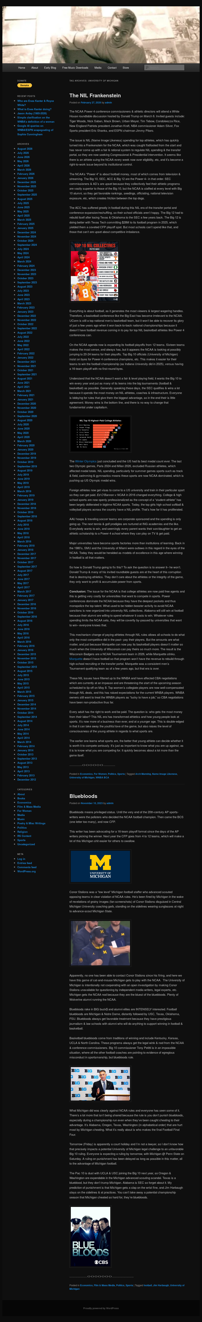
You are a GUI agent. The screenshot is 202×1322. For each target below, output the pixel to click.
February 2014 (26, 746)
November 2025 (26, 186)
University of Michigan (81, 777)
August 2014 (24, 721)
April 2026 (23, 165)
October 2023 (25, 278)
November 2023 (26, 274)
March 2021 (24, 391)
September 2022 (27, 328)
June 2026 (23, 157)
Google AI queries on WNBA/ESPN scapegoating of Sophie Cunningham (35, 130)
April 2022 (23, 349)
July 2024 (23, 249)
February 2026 (26, 174)
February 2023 (26, 307)
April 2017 (23, 587)
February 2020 (26, 445)
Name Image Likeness (164, 774)
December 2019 (26, 453)
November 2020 (26, 408)
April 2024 (23, 257)
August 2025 (24, 199)
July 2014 (23, 725)
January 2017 (25, 600)
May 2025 (23, 211)
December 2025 (26, 182)
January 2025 (25, 228)
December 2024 (26, 232)
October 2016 (25, 612)
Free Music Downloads (75, 67)
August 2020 (24, 420)
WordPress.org (26, 871)
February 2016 (26, 646)
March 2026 (24, 169)
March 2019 (24, 491)
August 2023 (24, 286)
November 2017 (26, 558)
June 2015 (23, 679)
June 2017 (23, 579)
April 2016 (23, 637)
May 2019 (23, 483)
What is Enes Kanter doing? (34, 109)
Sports (121, 774)
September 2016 (27, 616)
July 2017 (23, 575)
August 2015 (24, 671)
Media (97, 67)
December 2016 (26, 604)
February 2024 (26, 266)
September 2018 (27, 516)
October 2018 (25, 512)
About (34, 67)
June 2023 (23, 295)
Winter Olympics (86, 461)
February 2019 (26, 495)
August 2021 (24, 378)
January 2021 (25, 399)
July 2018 (23, 524)
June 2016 (23, 629)
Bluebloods (83, 796)
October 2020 (25, 412)
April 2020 (23, 437)
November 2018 (26, 508)
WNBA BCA (102, 777)
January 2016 (25, 650)
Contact (112, 67)
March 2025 (24, 219)
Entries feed (24, 863)
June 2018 (23, 529)
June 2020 (23, 428)
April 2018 (23, 537)
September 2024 (27, 245)
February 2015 (26, 696)
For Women (100, 774)
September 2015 (27, 667)
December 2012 (26, 779)
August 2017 (24, 571)
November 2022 (26, 320)
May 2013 (23, 767)
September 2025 (27, 194)
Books (21, 798)
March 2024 (24, 261)
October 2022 (25, 324)
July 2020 (23, 424)
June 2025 (23, 207)
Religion (22, 832)
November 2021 (26, 366)
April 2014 (23, 738)
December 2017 (26, 554)
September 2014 (27, 717)
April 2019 (23, 487)
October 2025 (25, 190)
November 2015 (26, 658)
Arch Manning (143, 774)
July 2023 (23, 290)
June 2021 (23, 382)
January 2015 (25, 700)
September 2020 (27, 416)
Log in (21, 859)
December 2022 (26, 316)
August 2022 (24, 332)
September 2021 (27, 374)
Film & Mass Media (104, 1285)
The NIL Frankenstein (95, 95)
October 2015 (25, 662)
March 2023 (24, 303)
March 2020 (24, 441)
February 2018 (26, 545)
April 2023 (23, 299)
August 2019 (24, 470)
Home (21, 67)
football (148, 1285)
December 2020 (26, 403)
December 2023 (26, 270)
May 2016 (23, 633)
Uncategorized (26, 844)
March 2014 (24, 742)
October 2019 (25, 462)
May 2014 (23, 733)
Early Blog (50, 67)
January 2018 (25, 550)
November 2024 (26, 236)
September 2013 (27, 758)
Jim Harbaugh (161, 1285)
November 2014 (26, 708)
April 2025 (23, 215)
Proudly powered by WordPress (101, 1308)
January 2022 (25, 357)
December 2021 (26, 361)
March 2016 (24, 641)
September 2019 (27, 466)
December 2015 (26, 654)
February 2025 (26, 224)
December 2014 (26, 704)
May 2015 (23, 683)
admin (108, 102)
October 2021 (25, 370)
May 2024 (23, 253)
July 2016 (23, 625)
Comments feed (26, 867)
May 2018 (23, 533)
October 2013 (25, 754)
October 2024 (25, 240)
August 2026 (24, 148)
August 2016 (24, 621)
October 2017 (25, 562)
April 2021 (23, 387)
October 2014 (25, 712)
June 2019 (23, 479)
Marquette (75, 659)
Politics (112, 774)
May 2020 (23, 433)
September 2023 (27, 282)
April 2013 (23, 771)
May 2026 (23, 161)
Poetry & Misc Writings (31, 823)
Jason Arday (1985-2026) (32, 113)
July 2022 (23, 337)
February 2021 (26, 395)
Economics (86, 774)
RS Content (24, 836)
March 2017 (24, 591)
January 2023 (25, 311)
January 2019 (25, 500)
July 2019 (23, 474)
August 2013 (24, 763)
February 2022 (26, 353)
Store (126, 67)
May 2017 (23, 583)
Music (21, 819)
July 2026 (23, 153)
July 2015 (23, 675)
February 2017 (26, 595)
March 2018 (24, 541)
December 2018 (26, 504)
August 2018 (24, 520)
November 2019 (26, 458)
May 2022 (23, 345)
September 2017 (27, 566)
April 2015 (23, 687)
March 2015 (24, 692)
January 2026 (25, 178)
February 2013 (26, 775)
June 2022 (23, 341)
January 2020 (25, 449)
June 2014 (23, 729)
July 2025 (23, 203)
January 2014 (25, 750)
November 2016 (26, 608)
